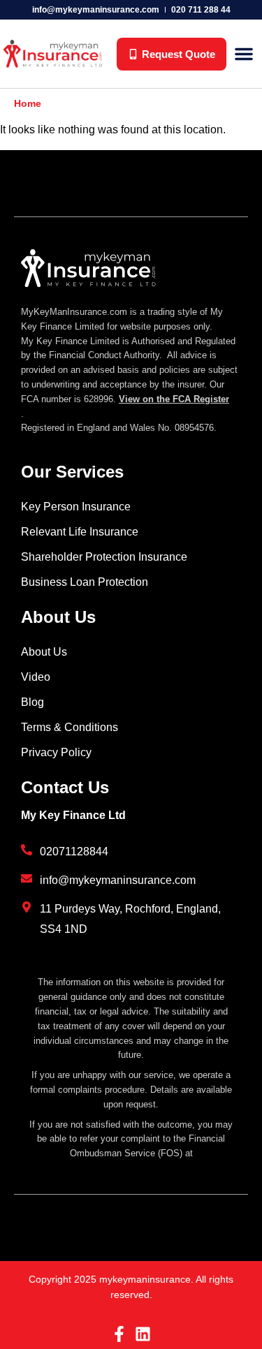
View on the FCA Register (174, 399)
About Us (44, 652)
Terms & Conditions (69, 727)
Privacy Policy (56, 752)
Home (27, 103)
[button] (244, 53)
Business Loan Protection (84, 582)
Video (35, 677)
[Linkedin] (143, 1334)
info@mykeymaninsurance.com (95, 10)
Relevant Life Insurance (79, 532)
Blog (32, 702)
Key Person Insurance (76, 507)
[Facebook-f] (119, 1334)
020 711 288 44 (201, 10)
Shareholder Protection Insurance (104, 557)
